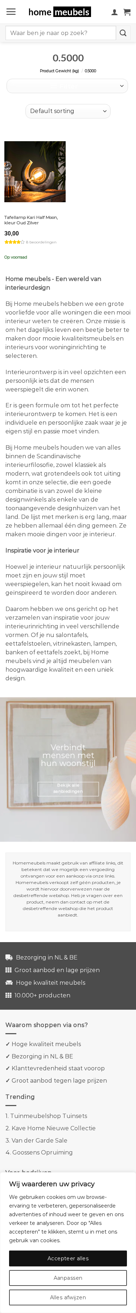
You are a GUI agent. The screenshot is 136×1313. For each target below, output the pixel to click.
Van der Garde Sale (39, 1140)
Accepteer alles (68, 1258)
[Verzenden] (123, 33)
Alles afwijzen (68, 1297)
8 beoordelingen (41, 242)
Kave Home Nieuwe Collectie (54, 1128)
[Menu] (10, 11)
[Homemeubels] (62, 11)
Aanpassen (68, 1278)
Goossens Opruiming (42, 1152)
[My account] (114, 12)
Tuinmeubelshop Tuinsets (48, 1116)
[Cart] (127, 12)
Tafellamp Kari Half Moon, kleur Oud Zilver (31, 220)
